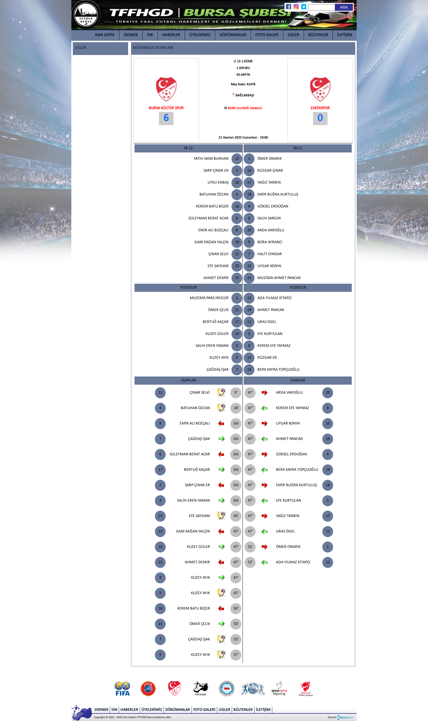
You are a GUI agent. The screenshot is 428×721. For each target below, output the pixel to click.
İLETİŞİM (344, 35)
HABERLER (171, 35)
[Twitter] (303, 6)
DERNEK (131, 35)
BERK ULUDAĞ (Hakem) (245, 108)
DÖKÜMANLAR (233, 35)
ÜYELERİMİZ (200, 35)
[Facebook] (288, 6)
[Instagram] (296, 6)
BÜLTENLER (318, 35)
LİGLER (293, 35)
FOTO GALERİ (267, 35)
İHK (150, 35)
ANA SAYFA (105, 35)
